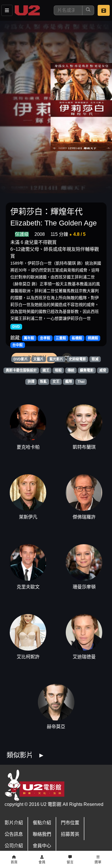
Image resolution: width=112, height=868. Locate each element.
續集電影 (87, 370)
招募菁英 (70, 834)
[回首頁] (27, 10)
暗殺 (58, 370)
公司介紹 (14, 845)
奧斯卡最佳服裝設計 (21, 370)
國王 (46, 370)
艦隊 (68, 382)
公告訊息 (14, 834)
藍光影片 (56, 359)
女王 (56, 382)
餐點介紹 (42, 822)
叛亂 (43, 382)
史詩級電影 (77, 359)
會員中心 (42, 845)
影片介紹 (14, 822)
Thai (81, 382)
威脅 (102, 370)
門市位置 (70, 822)
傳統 (70, 370)
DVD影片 (20, 359)
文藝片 (38, 359)
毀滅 (95, 359)
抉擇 (31, 382)
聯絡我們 (42, 834)
